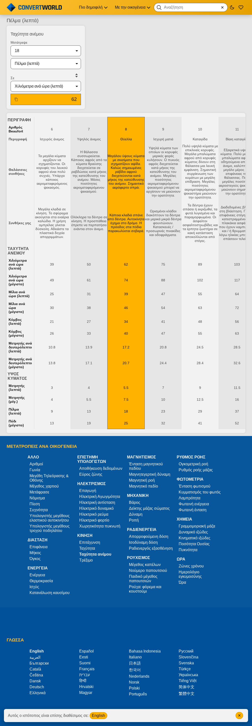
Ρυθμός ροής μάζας (196, 470)
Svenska (186, 663)
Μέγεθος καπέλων (145, 565)
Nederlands (139, 676)
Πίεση (35, 504)
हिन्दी (82, 681)
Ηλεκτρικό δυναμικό (96, 508)
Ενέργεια (37, 575)
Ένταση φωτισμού (194, 486)
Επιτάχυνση (89, 542)
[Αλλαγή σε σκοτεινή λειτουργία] (232, 7)
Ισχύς (34, 587)
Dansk (35, 681)
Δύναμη (135, 514)
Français (86, 669)
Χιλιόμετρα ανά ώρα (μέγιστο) (18, 280)
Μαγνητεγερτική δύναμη (149, 474)
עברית (84, 675)
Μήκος (35, 553)
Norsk (134, 682)
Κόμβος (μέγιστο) (16, 333)
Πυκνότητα (188, 550)
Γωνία (35, 470)
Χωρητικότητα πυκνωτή (99, 526)
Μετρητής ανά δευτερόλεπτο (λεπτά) (20, 347)
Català (35, 669)
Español (86, 651)
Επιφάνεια (38, 547)
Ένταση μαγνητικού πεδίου (146, 466)
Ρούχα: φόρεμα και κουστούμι (145, 589)
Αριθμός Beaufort (16, 129)
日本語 (135, 663)
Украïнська (188, 675)
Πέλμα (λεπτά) (15, 411)
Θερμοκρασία (41, 581)
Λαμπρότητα (189, 498)
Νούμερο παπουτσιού (148, 570)
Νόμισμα (37, 498)
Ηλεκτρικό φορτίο (94, 520)
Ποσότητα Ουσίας (194, 544)
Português (138, 694)
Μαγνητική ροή (142, 480)
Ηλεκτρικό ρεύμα (93, 514)
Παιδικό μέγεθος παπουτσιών (143, 578)
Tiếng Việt (187, 681)
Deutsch (37, 687)
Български (39, 663)
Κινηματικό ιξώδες (194, 538)
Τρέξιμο (86, 560)
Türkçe (185, 669)
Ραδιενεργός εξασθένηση (151, 548)
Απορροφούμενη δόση (148, 536)
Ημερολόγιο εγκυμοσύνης (190, 574)
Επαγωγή (87, 491)
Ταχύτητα (87, 548)
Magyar (85, 692)
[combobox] (191, 7)
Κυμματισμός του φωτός (200, 492)
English (98, 715)
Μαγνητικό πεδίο (143, 486)
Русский (186, 651)
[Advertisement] (167, 38)
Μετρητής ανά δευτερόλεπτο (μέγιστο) (20, 363)
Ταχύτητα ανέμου (95, 554)
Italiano (135, 657)
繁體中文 (186, 693)
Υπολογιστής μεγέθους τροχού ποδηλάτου (50, 528)
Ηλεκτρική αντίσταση (97, 502)
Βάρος (134, 502)
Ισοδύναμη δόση (143, 542)
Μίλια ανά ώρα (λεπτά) (19, 294)
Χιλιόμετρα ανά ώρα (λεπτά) (18, 264)
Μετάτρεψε (19, 42)
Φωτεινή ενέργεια (194, 504)
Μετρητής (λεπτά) (17, 388)
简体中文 (186, 687)
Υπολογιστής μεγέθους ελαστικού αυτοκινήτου (50, 518)
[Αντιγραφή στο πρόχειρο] (16, 99)
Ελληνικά (38, 693)
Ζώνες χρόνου (191, 566)
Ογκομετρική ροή (193, 464)
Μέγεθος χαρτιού (44, 486)
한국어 (135, 670)
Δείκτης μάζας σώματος (149, 508)
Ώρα (182, 582)
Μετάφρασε (39, 492)
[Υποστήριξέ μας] (240, 7)
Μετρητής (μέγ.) (17, 399)
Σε (12, 78)
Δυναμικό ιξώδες (193, 532)
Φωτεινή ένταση (192, 510)
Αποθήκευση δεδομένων (100, 468)
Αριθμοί (36, 464)
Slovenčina (188, 657)
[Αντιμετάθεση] (76, 75)
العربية (35, 657)
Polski (134, 688)
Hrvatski (86, 687)
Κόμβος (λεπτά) (15, 322)
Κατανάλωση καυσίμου (50, 593)
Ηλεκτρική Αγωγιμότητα (99, 496)
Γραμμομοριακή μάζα (197, 526)
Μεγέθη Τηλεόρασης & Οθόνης (49, 478)
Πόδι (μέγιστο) (16, 423)
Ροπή (134, 520)
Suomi (85, 663)
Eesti (83, 657)
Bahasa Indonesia (145, 651)
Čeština (36, 675)
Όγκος (35, 559)
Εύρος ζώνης (90, 474)
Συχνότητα (39, 510)
